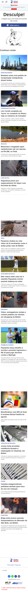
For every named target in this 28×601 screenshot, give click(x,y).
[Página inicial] (14, 560)
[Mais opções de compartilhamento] (19, 576)
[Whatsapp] (12, 576)
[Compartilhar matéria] (15, 576)
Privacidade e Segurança (14, 565)
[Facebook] (9, 576)
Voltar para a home (14, 25)
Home (4, 570)
